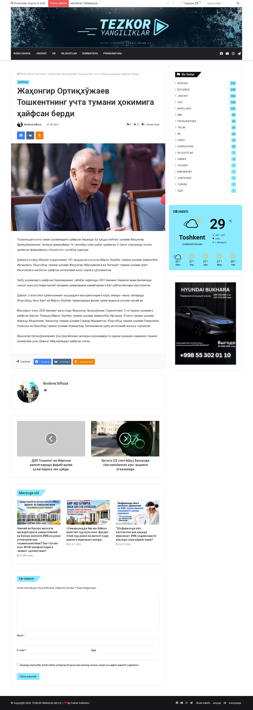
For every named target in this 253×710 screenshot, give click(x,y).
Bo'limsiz (41, 73)
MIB (179, 114)
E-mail (21, 650)
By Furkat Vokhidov (79, 703)
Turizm (182, 184)
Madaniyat (184, 171)
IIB (54, 53)
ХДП (180, 190)
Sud (180, 102)
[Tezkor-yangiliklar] (126, 27)
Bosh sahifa (22, 53)
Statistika (184, 177)
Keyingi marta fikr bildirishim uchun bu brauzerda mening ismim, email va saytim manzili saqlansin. (79, 665)
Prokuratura (112, 53)
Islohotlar (69, 53)
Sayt (93, 650)
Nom (21, 635)
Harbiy (181, 159)
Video (181, 140)
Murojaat (184, 108)
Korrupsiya (90, 53)
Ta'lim (181, 127)
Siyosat (182, 165)
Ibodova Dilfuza (32, 124)
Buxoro (182, 83)
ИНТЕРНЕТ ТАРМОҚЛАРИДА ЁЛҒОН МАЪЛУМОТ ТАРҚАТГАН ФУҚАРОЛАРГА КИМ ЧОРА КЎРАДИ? (128, 3)
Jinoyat (41, 53)
